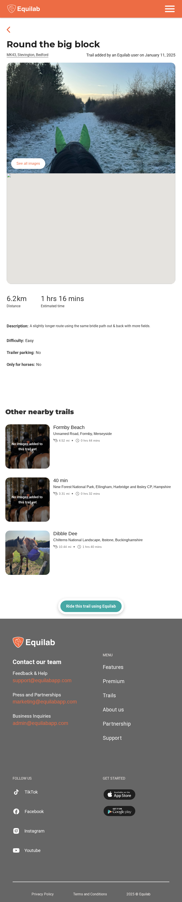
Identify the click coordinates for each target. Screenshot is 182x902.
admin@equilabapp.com (40, 723)
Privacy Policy (43, 894)
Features (113, 667)
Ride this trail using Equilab (91, 606)
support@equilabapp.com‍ (42, 680)
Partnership (117, 724)
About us (113, 710)
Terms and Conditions (90, 894)
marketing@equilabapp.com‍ (45, 702)
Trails (109, 696)
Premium (114, 681)
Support (112, 738)
